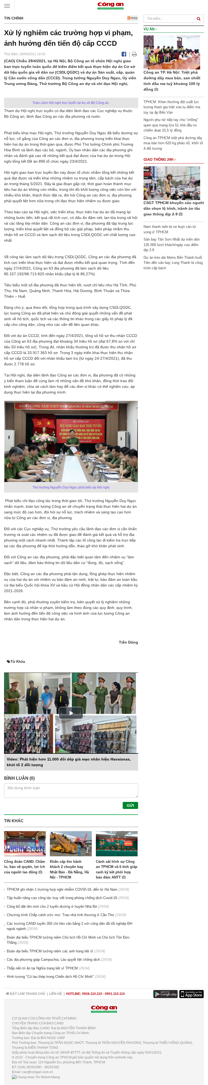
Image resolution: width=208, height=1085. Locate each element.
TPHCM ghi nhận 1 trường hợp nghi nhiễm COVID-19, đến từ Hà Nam (62, 889)
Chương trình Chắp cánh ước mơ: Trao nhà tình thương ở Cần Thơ (60, 915)
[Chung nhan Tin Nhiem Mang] (36, 1077)
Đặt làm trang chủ (27, 994)
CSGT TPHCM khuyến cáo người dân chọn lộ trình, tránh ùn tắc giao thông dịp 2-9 (174, 208)
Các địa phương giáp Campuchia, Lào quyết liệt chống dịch (53, 960)
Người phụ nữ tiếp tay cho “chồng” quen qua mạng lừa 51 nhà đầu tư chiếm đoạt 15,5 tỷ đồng (171, 125)
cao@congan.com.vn (37, 1072)
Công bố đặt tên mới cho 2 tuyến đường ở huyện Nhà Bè (52, 906)
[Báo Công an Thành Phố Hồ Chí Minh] (110, 6)
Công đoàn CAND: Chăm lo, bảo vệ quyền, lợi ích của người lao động (24, 867)
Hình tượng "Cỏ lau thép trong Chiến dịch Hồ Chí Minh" (50, 977)
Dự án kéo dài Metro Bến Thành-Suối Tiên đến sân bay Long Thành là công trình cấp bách (173, 262)
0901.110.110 (115, 994)
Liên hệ (55, 994)
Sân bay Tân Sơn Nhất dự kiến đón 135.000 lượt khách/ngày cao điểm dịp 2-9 (172, 244)
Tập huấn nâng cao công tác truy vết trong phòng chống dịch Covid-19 (62, 898)
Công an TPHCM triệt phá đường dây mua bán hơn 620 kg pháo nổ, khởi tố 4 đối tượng (173, 143)
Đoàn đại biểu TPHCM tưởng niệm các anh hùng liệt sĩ (50, 951)
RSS (134, 18)
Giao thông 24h (159, 160)
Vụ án (149, 29)
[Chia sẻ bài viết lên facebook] (124, 54)
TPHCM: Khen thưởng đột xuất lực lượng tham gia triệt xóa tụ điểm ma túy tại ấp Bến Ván (172, 107)
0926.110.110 (92, 994)
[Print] (134, 54)
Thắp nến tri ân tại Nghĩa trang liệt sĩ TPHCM (42, 968)
